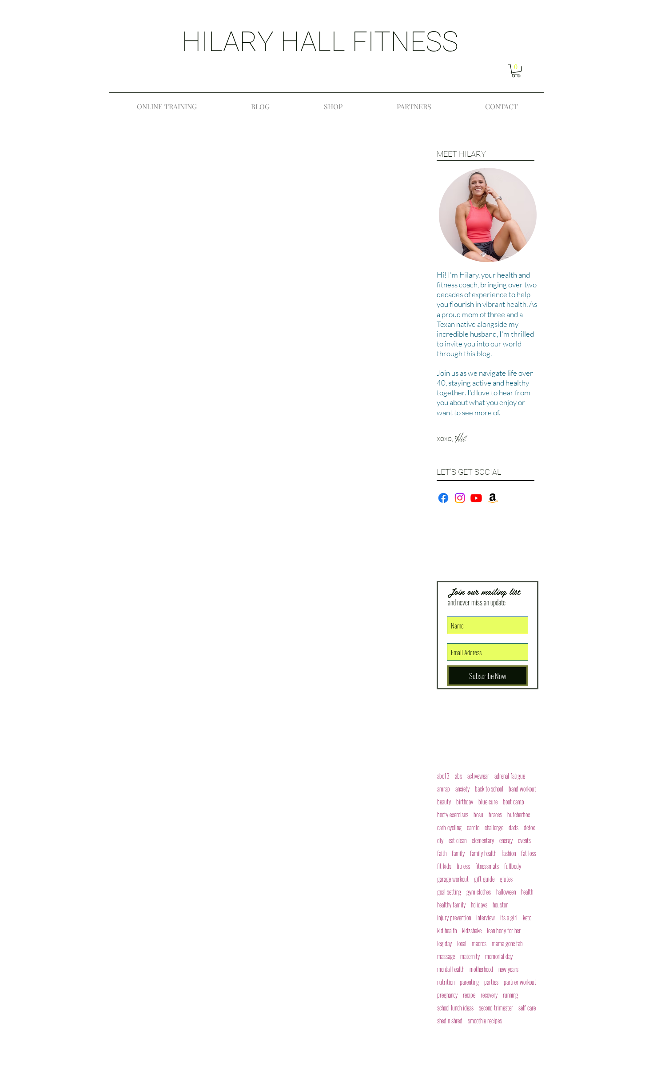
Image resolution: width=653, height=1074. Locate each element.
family (458, 853)
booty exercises (452, 814)
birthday (464, 801)
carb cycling (449, 827)
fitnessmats (487, 866)
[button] (516, 70)
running (510, 994)
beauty (444, 801)
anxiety (462, 788)
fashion (509, 853)
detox (529, 827)
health (527, 891)
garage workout (453, 879)
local (461, 943)
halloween (506, 891)
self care (527, 1007)
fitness (463, 866)
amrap (443, 788)
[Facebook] (443, 498)
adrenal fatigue (509, 776)
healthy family (451, 904)
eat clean (457, 840)
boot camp (513, 801)
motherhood (481, 969)
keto (527, 917)
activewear (478, 776)
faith (441, 853)
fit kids (444, 866)
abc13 (443, 776)
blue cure (488, 801)
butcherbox (518, 814)
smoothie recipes (485, 1020)
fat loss (528, 853)
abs (458, 776)
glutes (506, 879)
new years (508, 969)
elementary (483, 840)
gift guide (484, 879)
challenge (494, 827)
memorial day (499, 956)
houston (500, 904)
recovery (489, 994)
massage (446, 956)
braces (495, 814)
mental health (450, 969)
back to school (489, 788)
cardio (473, 827)
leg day (444, 943)
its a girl (509, 917)
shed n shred (449, 1020)
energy (506, 840)
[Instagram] (459, 498)
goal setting (449, 891)
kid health (447, 930)
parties (491, 982)
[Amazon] (492, 498)
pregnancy (447, 994)
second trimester (496, 1007)
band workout (522, 788)
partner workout (520, 982)
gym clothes (478, 891)
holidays (479, 904)
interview (485, 917)
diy (440, 840)
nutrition (445, 982)
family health (483, 853)
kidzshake (472, 930)
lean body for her (504, 930)
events (524, 840)
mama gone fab (507, 943)
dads (513, 827)
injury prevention (454, 917)
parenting (469, 982)
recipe (469, 994)
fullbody (512, 866)
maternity (470, 956)
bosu (478, 814)
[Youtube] (476, 498)
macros (479, 943)
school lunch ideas (455, 1007)
